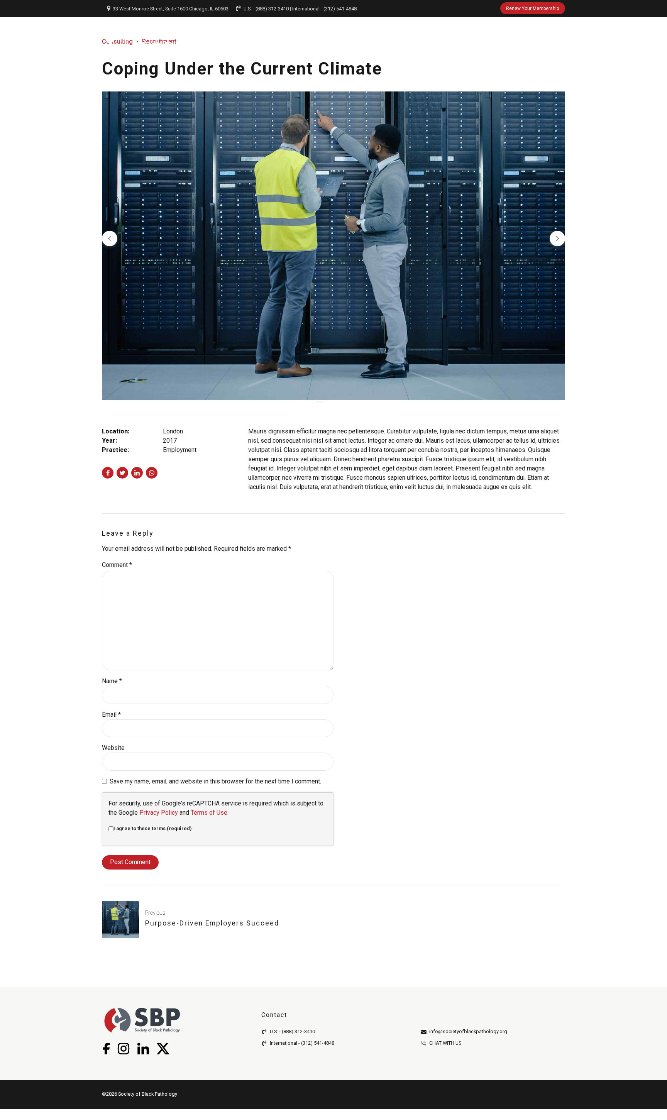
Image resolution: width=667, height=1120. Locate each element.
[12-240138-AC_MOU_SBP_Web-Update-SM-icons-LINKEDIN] (143, 1048)
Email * (111, 714)
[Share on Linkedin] (137, 473)
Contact (533, 32)
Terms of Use (209, 812)
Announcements (434, 32)
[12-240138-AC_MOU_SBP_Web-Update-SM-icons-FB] (106, 1048)
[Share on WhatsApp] (151, 473)
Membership (309, 32)
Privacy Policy (158, 812)
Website (113, 747)
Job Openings (368, 32)
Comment (117, 564)
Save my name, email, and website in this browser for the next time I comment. (215, 781)
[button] (109, 238)
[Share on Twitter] (122, 473)
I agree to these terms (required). (153, 828)
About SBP (256, 32)
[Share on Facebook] (107, 473)
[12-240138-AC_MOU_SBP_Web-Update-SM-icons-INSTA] (123, 1048)
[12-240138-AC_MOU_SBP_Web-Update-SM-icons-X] (162, 1048)
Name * (112, 681)
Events (489, 32)
